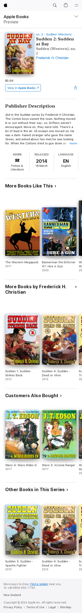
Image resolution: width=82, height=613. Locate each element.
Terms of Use (35, 607)
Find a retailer (39, 584)
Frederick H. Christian (52, 58)
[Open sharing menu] (75, 88)
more (73, 143)
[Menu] (76, 5)
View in (21, 88)
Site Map (65, 607)
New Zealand (12, 595)
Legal (52, 607)
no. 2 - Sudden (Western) (54, 34)
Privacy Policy (13, 607)
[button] (54, 5)
